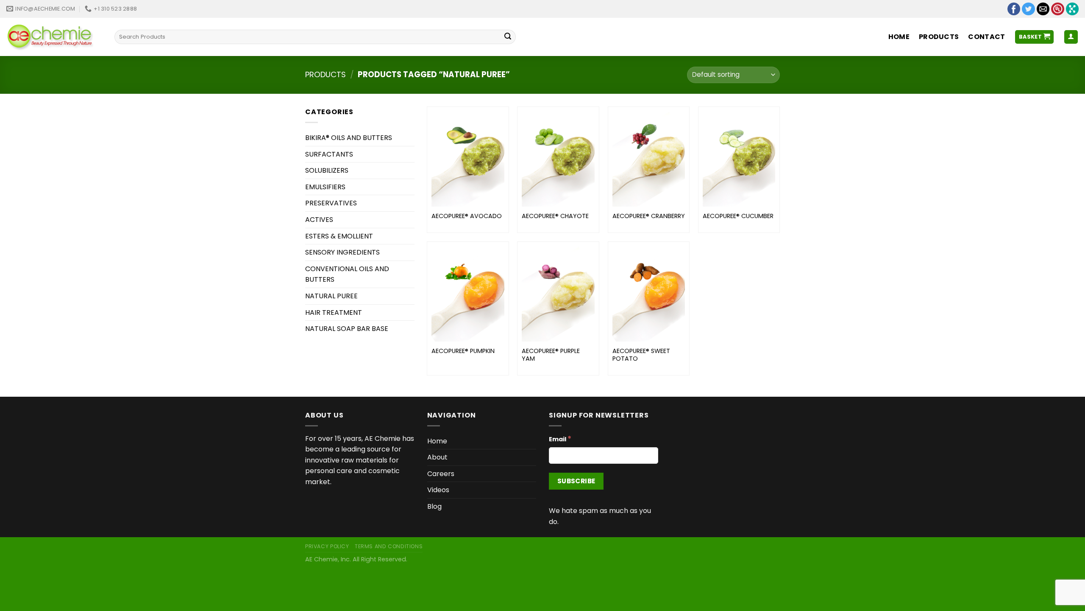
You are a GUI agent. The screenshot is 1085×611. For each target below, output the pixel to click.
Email (560, 439)
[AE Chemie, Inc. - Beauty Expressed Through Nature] (54, 36)
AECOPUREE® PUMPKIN (463, 351)
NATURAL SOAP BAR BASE (346, 329)
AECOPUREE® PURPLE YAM (551, 355)
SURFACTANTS (329, 154)
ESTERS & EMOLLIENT (339, 236)
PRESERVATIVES (331, 203)
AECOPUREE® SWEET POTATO (641, 355)
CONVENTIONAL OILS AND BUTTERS (347, 274)
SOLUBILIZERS (326, 170)
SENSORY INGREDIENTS (342, 252)
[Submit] (508, 37)
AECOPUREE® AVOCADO (466, 216)
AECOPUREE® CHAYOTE (555, 216)
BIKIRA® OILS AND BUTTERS (348, 138)
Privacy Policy (327, 546)
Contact (986, 37)
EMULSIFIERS (325, 187)
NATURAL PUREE (331, 296)
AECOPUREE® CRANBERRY (648, 216)
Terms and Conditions (389, 546)
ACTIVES (319, 219)
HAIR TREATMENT (333, 312)
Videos (438, 490)
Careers (440, 474)
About (437, 457)
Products (939, 37)
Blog (434, 506)
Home (899, 37)
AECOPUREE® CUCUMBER (738, 216)
